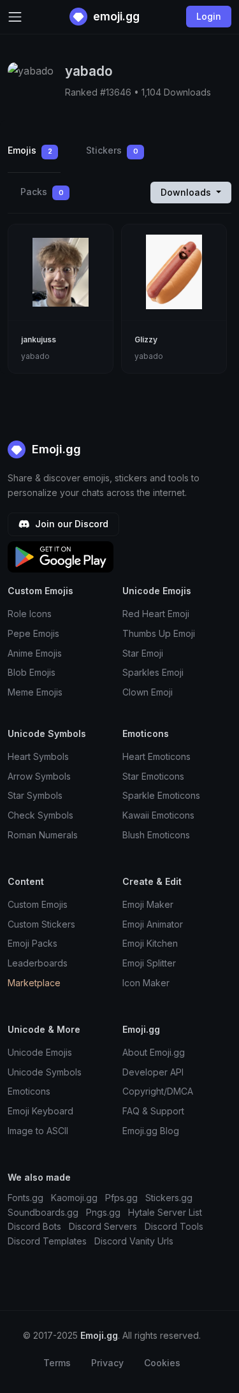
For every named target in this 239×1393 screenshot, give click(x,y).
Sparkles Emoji (153, 672)
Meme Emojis (35, 692)
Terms (57, 1362)
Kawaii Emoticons (158, 815)
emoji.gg (115, 16)
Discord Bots (34, 1226)
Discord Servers (103, 1226)
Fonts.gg (25, 1197)
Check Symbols (40, 815)
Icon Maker (146, 982)
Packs (42, 191)
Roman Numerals (43, 834)
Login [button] (208, 16)
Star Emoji (142, 653)
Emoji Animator (152, 924)
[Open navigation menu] (15, 17)
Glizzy (145, 339)
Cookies (162, 1362)
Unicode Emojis (40, 1052)
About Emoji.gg (153, 1052)
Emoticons (29, 1091)
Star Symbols (35, 795)
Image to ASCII (38, 1130)
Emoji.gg (55, 449)
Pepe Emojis (33, 633)
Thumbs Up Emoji (158, 633)
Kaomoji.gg (74, 1197)
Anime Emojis (35, 653)
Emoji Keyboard (40, 1110)
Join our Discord (70, 523)
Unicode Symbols (45, 1072)
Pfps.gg (121, 1197)
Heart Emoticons (156, 756)
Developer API (153, 1072)
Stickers (112, 150)
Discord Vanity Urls (133, 1241)
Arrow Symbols (39, 776)
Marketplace (34, 982)
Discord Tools (174, 1226)
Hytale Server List (165, 1212)
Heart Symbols (38, 756)
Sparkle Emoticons (161, 795)
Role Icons (30, 613)
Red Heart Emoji (155, 613)
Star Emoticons (153, 776)
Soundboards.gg (43, 1212)
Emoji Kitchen (150, 943)
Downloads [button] (187, 192)
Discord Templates (47, 1241)
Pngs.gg (103, 1212)
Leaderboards (38, 963)
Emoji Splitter (149, 963)
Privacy (107, 1362)
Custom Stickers (41, 924)
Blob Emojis (31, 672)
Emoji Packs (32, 943)
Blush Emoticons (156, 834)
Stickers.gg (168, 1197)
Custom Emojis (38, 904)
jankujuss (38, 339)
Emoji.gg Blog (150, 1130)
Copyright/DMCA (157, 1091)
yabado (35, 356)
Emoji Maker (147, 904)
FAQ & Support (153, 1110)
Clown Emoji (147, 692)
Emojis (30, 150)
